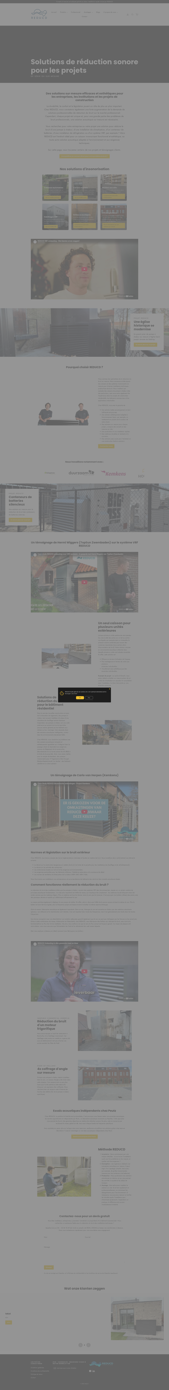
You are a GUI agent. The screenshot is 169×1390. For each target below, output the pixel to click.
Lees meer (74, 693)
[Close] (109, 689)
